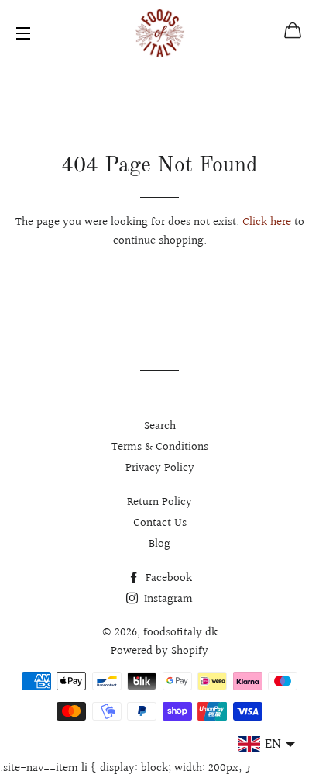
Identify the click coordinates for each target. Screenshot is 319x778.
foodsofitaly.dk (180, 632)
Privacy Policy (159, 468)
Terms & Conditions (159, 447)
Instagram (167, 599)
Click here (266, 222)
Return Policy (159, 502)
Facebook (167, 578)
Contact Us (160, 523)
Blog (159, 544)
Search (160, 426)
